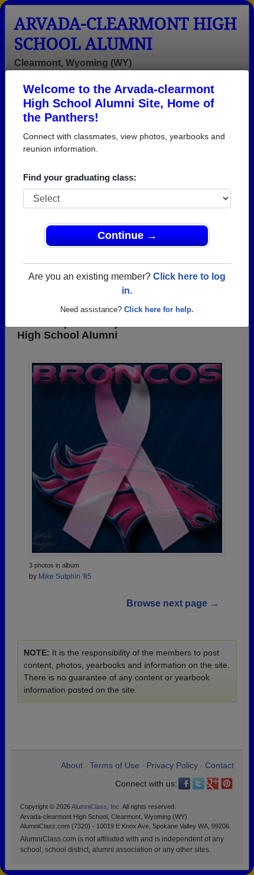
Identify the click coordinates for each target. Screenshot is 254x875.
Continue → (127, 235)
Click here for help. (159, 309)
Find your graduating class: (79, 177)
